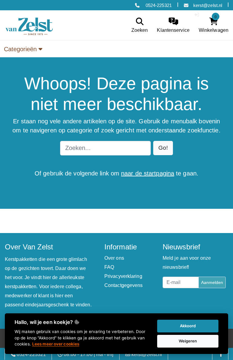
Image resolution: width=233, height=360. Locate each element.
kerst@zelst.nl (207, 5)
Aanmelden (212, 282)
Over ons (114, 258)
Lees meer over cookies (55, 344)
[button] (163, 148)
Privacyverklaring (123, 276)
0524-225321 (158, 5)
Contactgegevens (123, 285)
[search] (138, 25)
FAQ (109, 267)
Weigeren (188, 340)
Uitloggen (213, 14)
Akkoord (188, 325)
